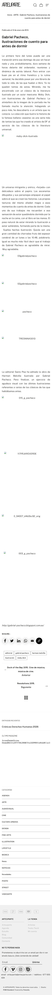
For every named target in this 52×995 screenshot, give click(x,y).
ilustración (9, 658)
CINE (4, 815)
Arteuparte (7, 925)
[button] (32, 641)
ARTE (16, 15)
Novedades (6, 874)
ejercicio (40, 379)
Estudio (5, 931)
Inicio (9, 15)
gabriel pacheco (22, 653)
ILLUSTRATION (8, 842)
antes (18, 391)
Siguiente (26, 685)
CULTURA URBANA (10, 822)
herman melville (38, 653)
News (4, 861)
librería (43, 79)
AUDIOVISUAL (8, 809)
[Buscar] (35, 4)
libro (40, 83)
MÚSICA (5, 855)
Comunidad (7, 938)
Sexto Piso (20, 372)
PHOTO (5, 881)
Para (16, 379)
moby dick (21, 658)
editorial (8, 653)
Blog (4, 935)
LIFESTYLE (6, 848)
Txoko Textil (33, 928)
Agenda (5, 928)
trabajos (20, 210)
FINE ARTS (6, 835)
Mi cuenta (32, 931)
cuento (20, 206)
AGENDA (5, 796)
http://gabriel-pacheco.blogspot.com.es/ (23, 625)
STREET (5, 888)
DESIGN (5, 828)
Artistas (31, 925)
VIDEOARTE (7, 894)
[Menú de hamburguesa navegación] (47, 4)
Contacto (6, 941)
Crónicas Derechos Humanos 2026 (20, 726)
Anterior (26, 671)
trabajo (46, 241)
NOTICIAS (6, 868)
